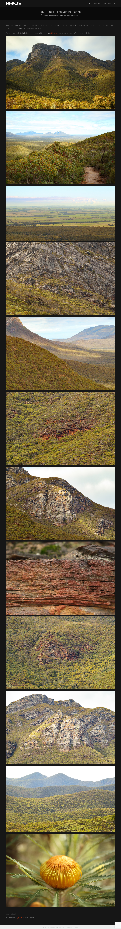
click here (53, 33)
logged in (19, 917)
